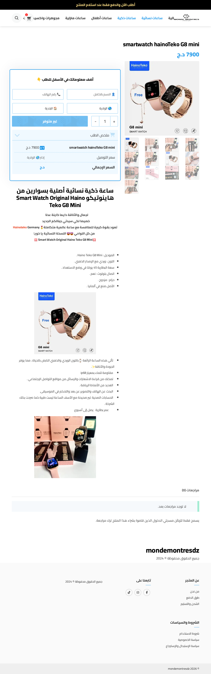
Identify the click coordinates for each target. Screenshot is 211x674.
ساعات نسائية (152, 18)
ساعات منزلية (75, 18)
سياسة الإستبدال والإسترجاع (182, 646)
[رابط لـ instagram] (137, 592)
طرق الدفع (192, 597)
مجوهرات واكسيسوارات (41, 18)
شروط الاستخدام (189, 633)
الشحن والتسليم (190, 603)
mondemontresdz (172, 550)
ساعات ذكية (126, 18)
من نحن (194, 591)
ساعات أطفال (101, 18)
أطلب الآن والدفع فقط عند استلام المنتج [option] (105, 5)
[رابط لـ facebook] (146, 592)
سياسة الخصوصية (188, 639)
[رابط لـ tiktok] (128, 592)
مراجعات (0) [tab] (190, 490)
